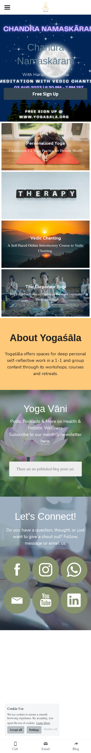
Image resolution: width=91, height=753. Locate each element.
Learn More (43, 722)
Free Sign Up (45, 93)
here (45, 441)
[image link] (17, 569)
